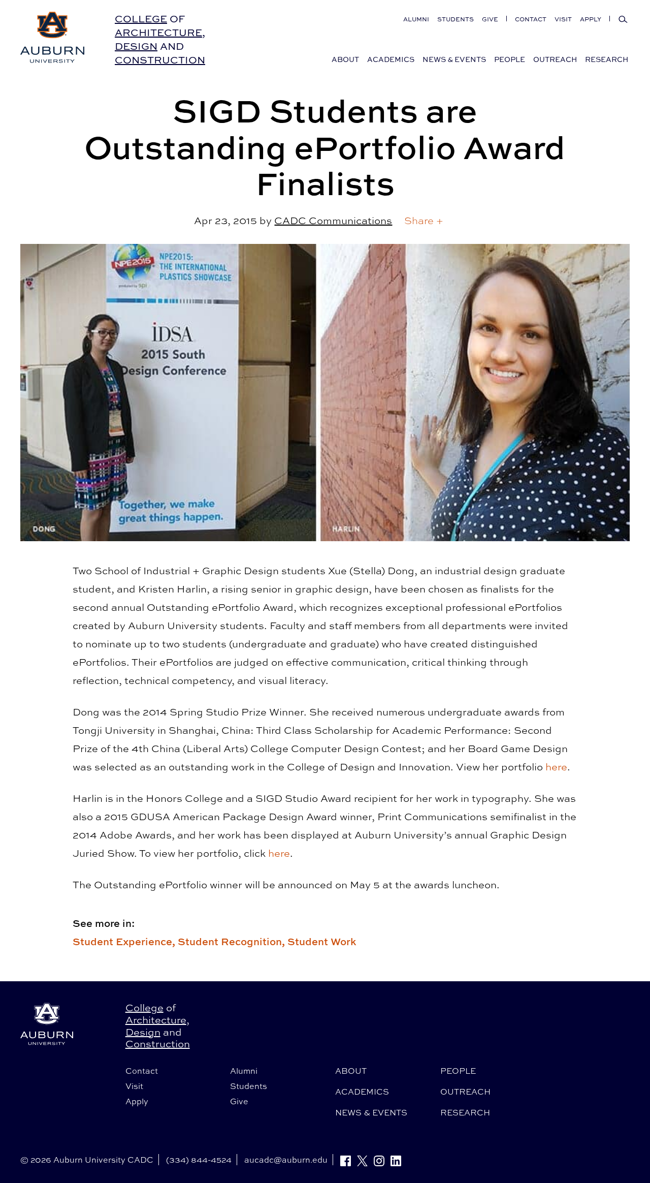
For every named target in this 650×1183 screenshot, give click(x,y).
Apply (590, 19)
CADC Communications (333, 220)
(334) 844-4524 (199, 1159)
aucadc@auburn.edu (286, 1159)
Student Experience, (125, 941)
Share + (423, 220)
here (556, 766)
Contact (530, 19)
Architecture (158, 32)
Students (455, 19)
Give (490, 19)
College (141, 18)
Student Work (321, 941)
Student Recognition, (232, 941)
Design (136, 46)
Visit (563, 19)
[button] (424, 220)
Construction (160, 60)
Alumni (416, 19)
